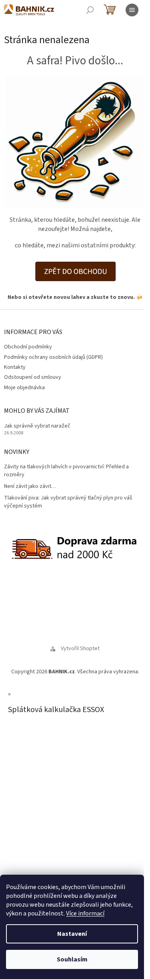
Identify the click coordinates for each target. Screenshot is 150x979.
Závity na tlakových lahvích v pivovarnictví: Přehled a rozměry (66, 470)
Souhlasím (72, 959)
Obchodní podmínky (28, 347)
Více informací (85, 913)
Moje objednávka (24, 388)
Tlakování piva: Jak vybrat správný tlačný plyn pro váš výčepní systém (68, 501)
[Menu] (132, 10)
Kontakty (15, 367)
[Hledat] (90, 10)
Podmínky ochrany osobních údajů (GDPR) (53, 357)
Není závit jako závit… (30, 486)
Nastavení (72, 933)
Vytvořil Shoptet (80, 649)
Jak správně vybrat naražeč (37, 426)
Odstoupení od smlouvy (32, 377)
